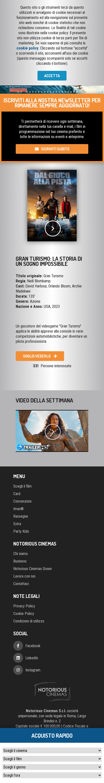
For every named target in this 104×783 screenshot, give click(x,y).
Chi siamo (20, 553)
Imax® (18, 508)
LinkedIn (31, 658)
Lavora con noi (24, 576)
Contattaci (21, 583)
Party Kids (21, 531)
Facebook (32, 646)
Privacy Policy (24, 606)
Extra (17, 524)
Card (16, 493)
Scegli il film (22, 486)
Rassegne (20, 516)
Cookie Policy (23, 613)
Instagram (32, 670)
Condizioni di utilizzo (28, 621)
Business (20, 561)
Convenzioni (22, 501)
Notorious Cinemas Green (32, 568)
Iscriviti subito (55, 149)
